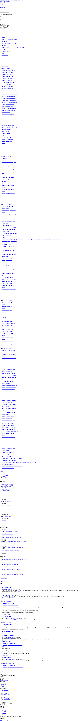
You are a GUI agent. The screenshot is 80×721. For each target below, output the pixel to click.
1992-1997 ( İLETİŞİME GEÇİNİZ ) (11, 239)
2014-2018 (17, 375)
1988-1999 (3, 175)
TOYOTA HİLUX (5, 47)
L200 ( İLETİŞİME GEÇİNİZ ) (8, 225)
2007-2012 (14, 171)
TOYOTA (4, 45)
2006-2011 (10, 279)
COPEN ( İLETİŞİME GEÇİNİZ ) (8, 166)
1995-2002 (10, 298)
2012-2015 (17, 458)
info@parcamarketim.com (4, 680)
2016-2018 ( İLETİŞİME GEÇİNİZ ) (55, 239)
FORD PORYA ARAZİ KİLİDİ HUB (9, 106)
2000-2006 (3, 352)
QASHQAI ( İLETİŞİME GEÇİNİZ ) (9, 404)
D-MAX (3, 35)
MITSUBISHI (4, 41)
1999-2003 (7, 171)
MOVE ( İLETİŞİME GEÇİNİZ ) (8, 185)
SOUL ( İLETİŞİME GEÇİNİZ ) (8, 293)
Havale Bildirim (4, 692)
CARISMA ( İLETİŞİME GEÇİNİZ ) (9, 214)
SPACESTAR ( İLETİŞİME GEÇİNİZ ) (9, 241)
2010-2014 (14, 431)
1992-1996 (7, 223)
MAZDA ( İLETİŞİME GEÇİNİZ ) (7, 300)
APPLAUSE (4, 158)
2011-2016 (3, 208)
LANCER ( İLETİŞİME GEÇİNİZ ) (8, 229)
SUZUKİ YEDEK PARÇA (6, 489)
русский (7, 5)
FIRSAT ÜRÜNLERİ (5, 476)
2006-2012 (8, 127)
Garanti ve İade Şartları (5, 698)
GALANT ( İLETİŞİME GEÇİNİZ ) (8, 221)
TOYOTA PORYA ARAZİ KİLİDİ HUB (9, 102)
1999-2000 (10, 446)
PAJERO (4, 237)
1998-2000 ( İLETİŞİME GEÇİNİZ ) (22, 239)
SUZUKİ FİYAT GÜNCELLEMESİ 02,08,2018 (16, 667)
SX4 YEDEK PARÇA (6, 148)
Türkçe (4, 2)
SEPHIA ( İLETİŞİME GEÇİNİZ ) (8, 281)
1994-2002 (3, 187)
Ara (1, 28)
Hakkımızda (6, 1)
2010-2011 (7, 260)
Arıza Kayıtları (4, 693)
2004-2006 (7, 256)
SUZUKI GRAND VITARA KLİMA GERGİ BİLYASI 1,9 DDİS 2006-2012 (11, 537)
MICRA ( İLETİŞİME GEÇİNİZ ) (8, 373)
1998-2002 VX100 (10, 462)
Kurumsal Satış (4, 683)
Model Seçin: (2, 25)
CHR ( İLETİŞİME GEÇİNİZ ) (8, 433)
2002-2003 (3, 135)
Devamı (19, 591)
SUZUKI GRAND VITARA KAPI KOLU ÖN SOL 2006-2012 (11, 569)
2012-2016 (14, 279)
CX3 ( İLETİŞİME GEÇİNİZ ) (7, 337)
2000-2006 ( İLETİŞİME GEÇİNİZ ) (33, 239)
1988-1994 (3, 248)
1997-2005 (7, 179)
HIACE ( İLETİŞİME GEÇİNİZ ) (8, 452)
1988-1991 (3, 223)
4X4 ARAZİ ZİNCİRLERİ (6, 68)
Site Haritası (4, 711)
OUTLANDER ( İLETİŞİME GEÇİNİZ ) (9, 233)
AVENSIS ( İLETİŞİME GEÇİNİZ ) (8, 429)
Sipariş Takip (2, 1)
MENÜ (2, 471)
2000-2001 (3, 275)
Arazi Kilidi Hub (11, 589)
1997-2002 (7, 398)
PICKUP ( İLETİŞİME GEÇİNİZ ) (8, 396)
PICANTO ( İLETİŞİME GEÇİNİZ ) (9, 269)
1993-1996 (3, 418)
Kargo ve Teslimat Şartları (6, 699)
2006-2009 (3, 183)
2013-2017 (24, 446)
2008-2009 (3, 260)
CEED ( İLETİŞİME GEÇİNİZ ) (8, 258)
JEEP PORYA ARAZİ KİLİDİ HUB (8, 104)
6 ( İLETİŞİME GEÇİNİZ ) (7, 317)
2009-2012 (7, 219)
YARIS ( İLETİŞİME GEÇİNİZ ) (8, 468)
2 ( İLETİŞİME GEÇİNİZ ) (7, 306)
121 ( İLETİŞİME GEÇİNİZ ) (7, 302)
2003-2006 (10, 171)
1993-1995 (3, 387)
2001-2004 (7, 466)
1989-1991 (7, 323)
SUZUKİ (3, 37)
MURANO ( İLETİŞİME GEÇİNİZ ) (9, 377)
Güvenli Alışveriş (4, 697)
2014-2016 (3, 212)
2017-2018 (7, 208)
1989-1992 (3, 356)
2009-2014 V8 (15, 462)
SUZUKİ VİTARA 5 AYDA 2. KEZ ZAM (15, 645)
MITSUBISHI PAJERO (12, 43)
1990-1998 (3, 227)
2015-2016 (17, 431)
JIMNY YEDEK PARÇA (6, 129)
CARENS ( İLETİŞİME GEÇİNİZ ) (8, 250)
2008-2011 (7, 271)
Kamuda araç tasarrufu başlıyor (6, 486)
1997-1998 (3, 283)
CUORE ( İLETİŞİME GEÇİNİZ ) (8, 169)
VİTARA (6, 646)
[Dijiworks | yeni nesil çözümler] (2, 718)
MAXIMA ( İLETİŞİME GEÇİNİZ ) (8, 369)
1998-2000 (3, 431)
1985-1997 (3, 179)
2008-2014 (3, 308)
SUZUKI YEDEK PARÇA (6, 112)
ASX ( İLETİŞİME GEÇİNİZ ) (7, 206)
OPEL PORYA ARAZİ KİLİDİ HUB (8, 110)
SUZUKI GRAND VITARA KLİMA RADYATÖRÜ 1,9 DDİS (10, 531)
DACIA (3, 64)
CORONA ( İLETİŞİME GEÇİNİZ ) (8, 448)
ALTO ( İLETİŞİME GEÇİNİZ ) (8, 114)
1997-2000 (3, 331)
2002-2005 (10, 458)
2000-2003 (3, 256)
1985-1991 (3, 239)
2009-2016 (10, 231)
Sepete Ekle (4, 540)
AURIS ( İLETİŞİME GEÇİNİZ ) (8, 425)
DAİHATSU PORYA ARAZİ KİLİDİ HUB (10, 92)
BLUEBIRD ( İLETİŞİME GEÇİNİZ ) (9, 358)
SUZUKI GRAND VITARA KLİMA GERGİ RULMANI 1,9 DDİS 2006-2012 (14, 559)
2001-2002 (3, 279)
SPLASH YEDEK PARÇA (7, 141)
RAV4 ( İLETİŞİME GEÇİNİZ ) (8, 464)
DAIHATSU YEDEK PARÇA (6, 156)
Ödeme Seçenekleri (5, 685)
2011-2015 (17, 298)
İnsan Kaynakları (4, 684)
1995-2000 (7, 371)
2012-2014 (3, 267)
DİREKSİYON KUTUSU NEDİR (7, 485)
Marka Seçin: (2, 24)
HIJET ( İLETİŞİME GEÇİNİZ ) (8, 177)
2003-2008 (10, 402)
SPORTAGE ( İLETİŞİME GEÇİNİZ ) (9, 296)
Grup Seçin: (2, 27)
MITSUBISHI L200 (5, 43)
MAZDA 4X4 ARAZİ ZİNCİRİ (7, 80)
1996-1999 (7, 387)
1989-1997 (3, 398)
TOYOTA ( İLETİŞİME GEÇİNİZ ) (7, 423)
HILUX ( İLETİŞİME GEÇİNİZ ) (8, 456)
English (6, 4)
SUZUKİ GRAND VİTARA (12, 39)
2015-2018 (14, 227)
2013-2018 (10, 319)
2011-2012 (7, 427)
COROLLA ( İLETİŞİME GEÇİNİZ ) (9, 444)
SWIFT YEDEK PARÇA (6, 145)
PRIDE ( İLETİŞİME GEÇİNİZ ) (8, 273)
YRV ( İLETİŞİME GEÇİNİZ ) (8, 200)
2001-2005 (10, 418)
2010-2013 (3, 143)
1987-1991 (3, 327)
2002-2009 (3, 291)
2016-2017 (3, 435)
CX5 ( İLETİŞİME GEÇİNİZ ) (7, 341)
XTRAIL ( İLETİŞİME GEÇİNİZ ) (8, 420)
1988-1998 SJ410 (4, 139)
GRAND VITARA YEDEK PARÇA (8, 125)
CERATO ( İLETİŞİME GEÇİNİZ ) (8, 262)
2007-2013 (3, 150)
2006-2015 (10, 227)
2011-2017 (3, 367)
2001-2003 (7, 331)
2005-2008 (3, 298)
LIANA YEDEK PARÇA (6, 133)
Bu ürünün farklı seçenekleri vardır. (7, 534)
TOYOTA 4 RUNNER (20, 47)
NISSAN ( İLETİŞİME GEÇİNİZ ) (7, 348)
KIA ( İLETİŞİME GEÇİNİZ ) (6, 244)
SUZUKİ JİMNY (10, 638)
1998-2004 (7, 123)
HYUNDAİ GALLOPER (6, 51)
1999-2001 (7, 227)
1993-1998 (7, 446)
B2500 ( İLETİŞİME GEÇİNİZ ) (8, 329)
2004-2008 (7, 231)
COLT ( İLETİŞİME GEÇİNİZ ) (8, 217)
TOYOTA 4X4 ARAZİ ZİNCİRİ (8, 86)
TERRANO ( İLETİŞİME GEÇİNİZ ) (9, 416)
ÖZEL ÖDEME (4, 477)
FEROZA (4, 173)
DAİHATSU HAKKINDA (5, 512)
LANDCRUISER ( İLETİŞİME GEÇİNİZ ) (10, 460)
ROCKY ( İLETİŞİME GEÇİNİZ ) (8, 189)
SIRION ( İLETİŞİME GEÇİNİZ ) (8, 193)
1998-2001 (14, 323)
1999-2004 (10, 387)
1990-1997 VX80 (4, 462)
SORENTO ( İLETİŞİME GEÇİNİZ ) (9, 289)
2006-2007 (3, 379)
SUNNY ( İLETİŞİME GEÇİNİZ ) (8, 412)
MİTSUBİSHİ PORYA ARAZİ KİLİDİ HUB (10, 94)
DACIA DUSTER (5, 66)
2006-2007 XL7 (4, 127)
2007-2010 (3, 427)
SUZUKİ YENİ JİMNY (5, 490)
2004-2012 (3, 131)
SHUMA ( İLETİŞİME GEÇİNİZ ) (8, 285)
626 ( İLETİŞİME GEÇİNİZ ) (7, 321)
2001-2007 (3, 202)
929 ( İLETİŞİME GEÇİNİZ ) (7, 325)
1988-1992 (3, 446)
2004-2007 (3, 235)
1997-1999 (3, 402)
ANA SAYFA (4, 473)
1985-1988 (3, 323)
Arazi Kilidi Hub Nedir (6, 587)
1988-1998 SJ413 (10, 139)
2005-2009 (3, 219)
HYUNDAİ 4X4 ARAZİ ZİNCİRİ (8, 82)
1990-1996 (3, 304)
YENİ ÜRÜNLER (5, 475)
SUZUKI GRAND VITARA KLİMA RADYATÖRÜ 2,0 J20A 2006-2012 (11, 550)
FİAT (3, 53)
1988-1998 (3, 154)
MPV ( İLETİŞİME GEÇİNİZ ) (8, 344)
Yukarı (1, 720)
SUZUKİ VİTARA (5, 39)
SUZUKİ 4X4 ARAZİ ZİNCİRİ (8, 72)
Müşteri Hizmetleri (5, 690)
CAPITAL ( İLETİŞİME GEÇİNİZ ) (8, 246)
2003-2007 (3, 319)
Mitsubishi (17, 596)
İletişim (9, 1)
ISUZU (3, 33)
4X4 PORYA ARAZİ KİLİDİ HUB (7, 88)
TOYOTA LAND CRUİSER (12, 47)
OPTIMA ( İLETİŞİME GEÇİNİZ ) (8, 265)
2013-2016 (7, 150)
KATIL (10, 703)
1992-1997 (10, 323)
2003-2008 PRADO (27, 462)
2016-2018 (7, 131)
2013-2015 (10, 383)
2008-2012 (7, 235)
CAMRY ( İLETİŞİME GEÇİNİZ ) (8, 437)
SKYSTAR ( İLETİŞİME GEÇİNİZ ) (9, 408)
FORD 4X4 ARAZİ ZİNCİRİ (7, 76)
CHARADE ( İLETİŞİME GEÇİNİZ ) (9, 162)
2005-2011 (14, 458)
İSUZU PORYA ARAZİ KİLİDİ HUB (9, 108)
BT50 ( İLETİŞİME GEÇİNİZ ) (8, 333)
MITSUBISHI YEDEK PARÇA (7, 204)
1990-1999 (3, 171)
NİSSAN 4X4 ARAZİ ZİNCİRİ (7, 74)
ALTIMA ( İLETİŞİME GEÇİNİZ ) (8, 354)
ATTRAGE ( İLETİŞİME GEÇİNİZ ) (9, 210)
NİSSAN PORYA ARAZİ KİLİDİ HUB (9, 98)
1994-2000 (3, 466)
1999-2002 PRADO (21, 462)
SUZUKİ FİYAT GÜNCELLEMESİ (6, 501)
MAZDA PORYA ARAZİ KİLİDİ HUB (9, 100)
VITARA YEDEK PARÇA (7, 152)
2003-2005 (15, 127)
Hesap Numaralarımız (5, 700)
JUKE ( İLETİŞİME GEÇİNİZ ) (8, 365)
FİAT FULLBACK (5, 55)
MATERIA (4, 181)
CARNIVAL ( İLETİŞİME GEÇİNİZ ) (9, 254)
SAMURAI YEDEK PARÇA (7, 137)
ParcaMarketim (4, 661)
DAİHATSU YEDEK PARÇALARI (7, 484)
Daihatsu (15, 619)
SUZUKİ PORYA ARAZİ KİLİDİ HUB (9, 90)
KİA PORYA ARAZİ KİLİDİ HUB (8, 96)
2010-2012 (7, 291)
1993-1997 (3, 375)
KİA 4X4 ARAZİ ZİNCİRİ (7, 84)
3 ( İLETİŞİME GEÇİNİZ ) (7, 310)
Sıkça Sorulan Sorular (5, 694)
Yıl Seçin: (1, 26)
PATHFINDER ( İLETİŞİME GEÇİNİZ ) (9, 385)
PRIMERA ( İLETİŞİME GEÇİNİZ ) (9, 400)
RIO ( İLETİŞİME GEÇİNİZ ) (7, 277)
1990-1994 (3, 414)
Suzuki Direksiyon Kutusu (7, 624)
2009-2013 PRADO (33, 462)
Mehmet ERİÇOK (6, 589)
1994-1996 (7, 414)
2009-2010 (7, 298)
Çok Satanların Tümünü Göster (5, 578)
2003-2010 (10, 375)
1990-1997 (3, 123)
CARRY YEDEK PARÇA (6, 121)
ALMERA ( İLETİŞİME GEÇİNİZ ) (8, 350)
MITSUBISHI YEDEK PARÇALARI (8, 597)
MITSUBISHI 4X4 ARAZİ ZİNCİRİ (8, 70)
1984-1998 (3, 191)
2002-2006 (10, 283)
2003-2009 (10, 431)
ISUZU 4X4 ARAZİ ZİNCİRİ (7, 78)
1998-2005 (7, 454)
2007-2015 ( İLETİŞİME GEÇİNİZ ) (44, 239)
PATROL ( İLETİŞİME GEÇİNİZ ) (8, 389)
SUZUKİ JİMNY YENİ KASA (6, 505)
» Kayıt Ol (3, 9)
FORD (3, 57)
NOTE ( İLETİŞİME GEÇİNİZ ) (8, 381)
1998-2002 (12, 127)
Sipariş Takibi (4, 691)
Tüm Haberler (2, 581)
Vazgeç (4, 28)
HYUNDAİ (4, 49)
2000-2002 (3, 371)
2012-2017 (10, 260)
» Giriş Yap (4, 8)
